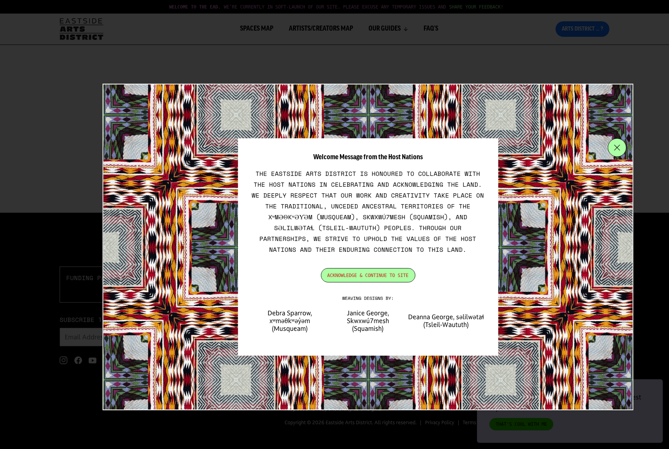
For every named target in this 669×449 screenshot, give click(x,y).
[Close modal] (617, 147)
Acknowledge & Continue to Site (367, 275)
